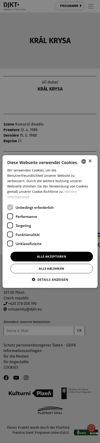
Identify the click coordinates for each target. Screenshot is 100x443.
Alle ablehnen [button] (51, 268)
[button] (50, 279)
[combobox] (83, 161)
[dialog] (50, 221)
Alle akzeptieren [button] (51, 256)
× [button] (90, 161)
